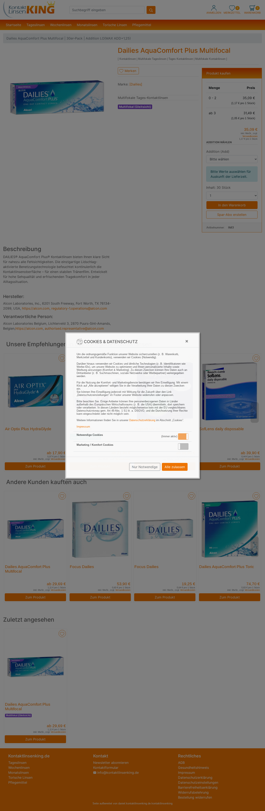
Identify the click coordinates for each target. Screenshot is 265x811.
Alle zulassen (175, 467)
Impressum (83, 426)
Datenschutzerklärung (142, 420)
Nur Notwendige (145, 467)
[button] (183, 436)
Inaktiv (185, 446)
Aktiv (183, 436)
